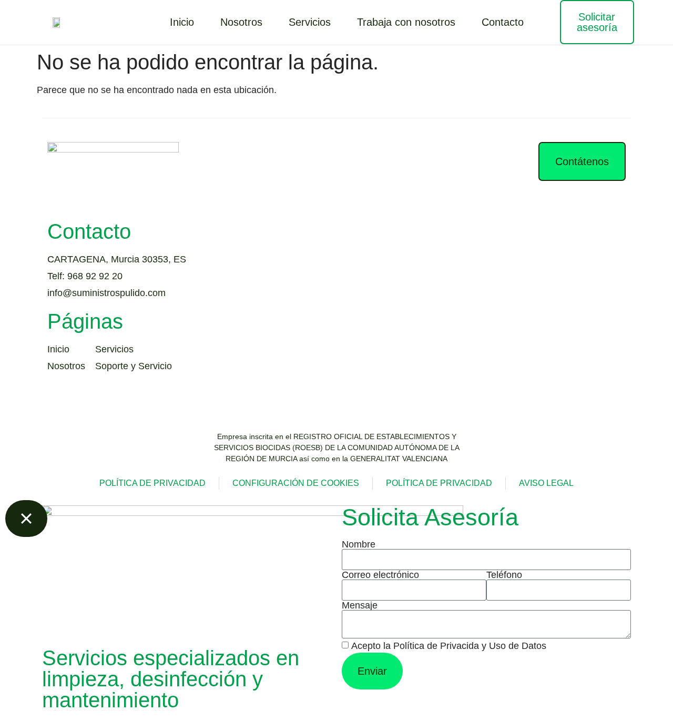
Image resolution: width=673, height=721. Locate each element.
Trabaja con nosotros (406, 22)
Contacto (503, 22)
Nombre (358, 544)
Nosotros (241, 22)
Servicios (310, 22)
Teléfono (504, 575)
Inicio (182, 22)
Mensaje (360, 605)
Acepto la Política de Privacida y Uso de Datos (448, 646)
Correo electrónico (380, 575)
